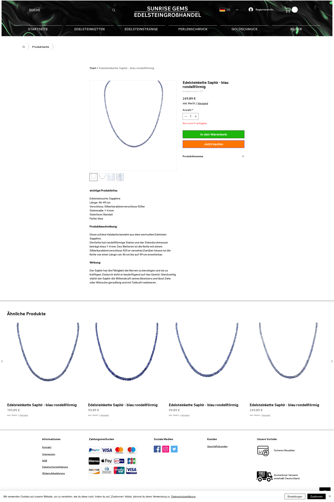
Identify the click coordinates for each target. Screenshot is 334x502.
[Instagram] (165, 449)
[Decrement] (185, 116)
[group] (167, 372)
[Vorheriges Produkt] (2, 361)
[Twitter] (174, 449)
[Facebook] (157, 449)
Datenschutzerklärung (183, 496)
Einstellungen (295, 496)
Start (93, 68)
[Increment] (196, 116)
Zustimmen (316, 496)
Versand (202, 103)
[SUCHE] (114, 10)
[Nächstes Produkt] (332, 361)
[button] (291, 10)
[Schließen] (330, 496)
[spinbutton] (191, 116)
